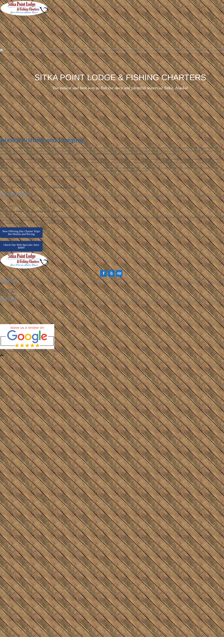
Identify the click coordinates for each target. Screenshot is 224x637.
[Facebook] (103, 273)
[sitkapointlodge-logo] (24, 15)
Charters (4, 310)
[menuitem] (115, 373)
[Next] (217, 89)
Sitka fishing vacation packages (87, 167)
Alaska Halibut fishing (37, 170)
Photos (3, 319)
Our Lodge (5, 313)
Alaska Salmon (13, 170)
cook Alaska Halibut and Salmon (33, 205)
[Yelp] (111, 273)
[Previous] (7, 89)
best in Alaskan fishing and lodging (29, 202)
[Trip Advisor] (119, 273)
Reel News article (34, 223)
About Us (5, 307)
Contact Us (6, 322)
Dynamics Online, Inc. (77, 351)
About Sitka (6, 316)
